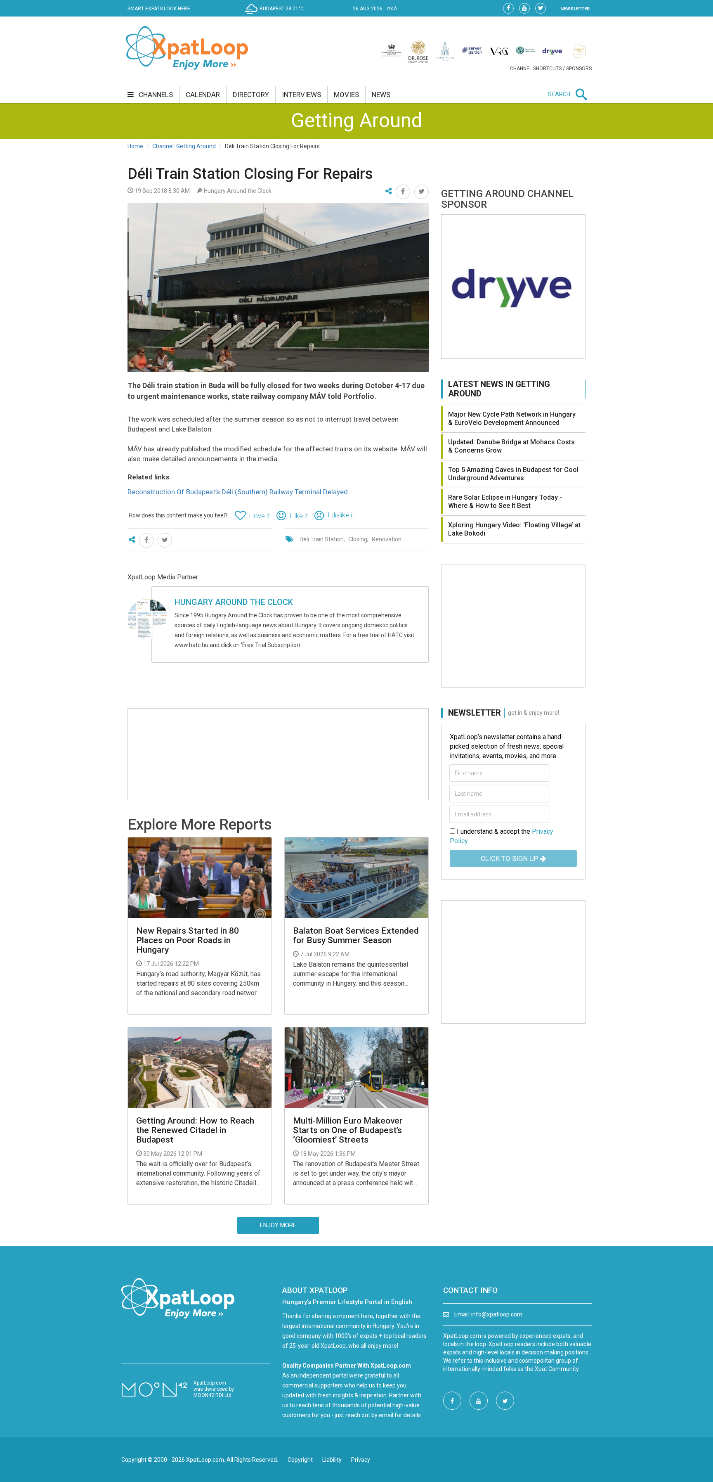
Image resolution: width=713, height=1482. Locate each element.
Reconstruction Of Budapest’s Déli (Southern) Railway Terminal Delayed (237, 492)
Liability (332, 1459)
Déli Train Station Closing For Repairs (250, 174)
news (381, 94)
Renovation (386, 539)
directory (251, 94)
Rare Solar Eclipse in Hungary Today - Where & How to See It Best (505, 501)
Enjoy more (278, 1225)
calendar (203, 94)
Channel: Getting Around (184, 146)
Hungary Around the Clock (234, 602)
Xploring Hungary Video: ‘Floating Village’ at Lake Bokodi (514, 529)
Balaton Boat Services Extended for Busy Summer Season (356, 935)
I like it (299, 516)
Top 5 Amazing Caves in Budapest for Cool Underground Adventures (513, 474)
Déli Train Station (322, 539)
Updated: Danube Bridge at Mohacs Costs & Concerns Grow (511, 446)
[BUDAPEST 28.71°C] (276, 15)
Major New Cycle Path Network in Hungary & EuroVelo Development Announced (512, 418)
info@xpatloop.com (496, 1314)
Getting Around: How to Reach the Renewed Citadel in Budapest (195, 1130)
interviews (301, 94)
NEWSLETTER (575, 9)
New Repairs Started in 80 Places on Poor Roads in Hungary (187, 940)
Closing (357, 539)
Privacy (360, 1459)
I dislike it (341, 515)
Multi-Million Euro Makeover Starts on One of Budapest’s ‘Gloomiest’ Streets (348, 1130)
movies (346, 94)
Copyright (300, 1459)
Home (135, 146)
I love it (259, 516)
